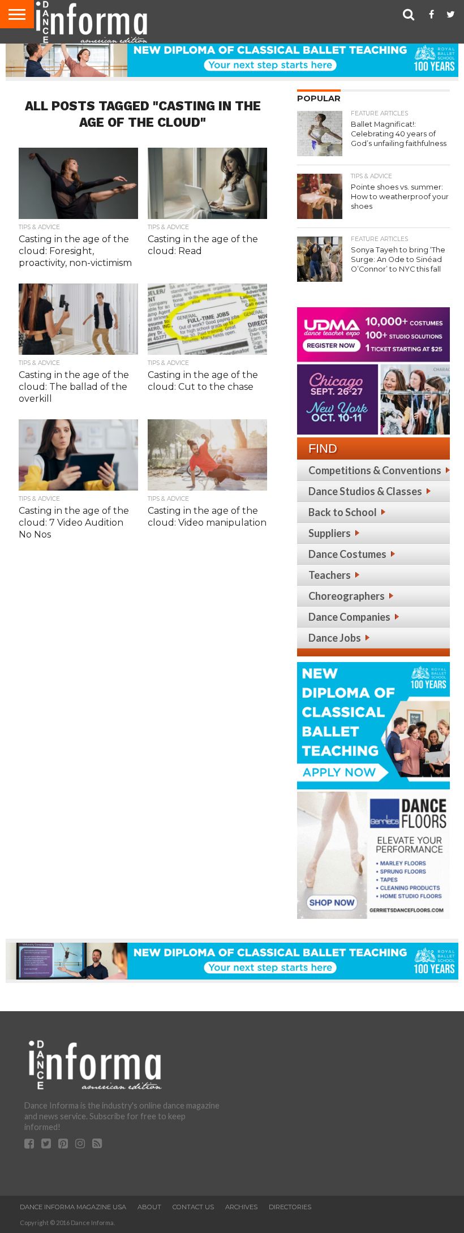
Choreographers (346, 596)
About (149, 1207)
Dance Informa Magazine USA (73, 1207)
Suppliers (329, 533)
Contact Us (193, 1207)
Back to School (342, 512)
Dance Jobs (334, 637)
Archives (241, 1207)
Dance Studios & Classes (365, 491)
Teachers (329, 575)
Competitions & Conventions (374, 470)
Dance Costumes (347, 554)
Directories (290, 1207)
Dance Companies (349, 617)
